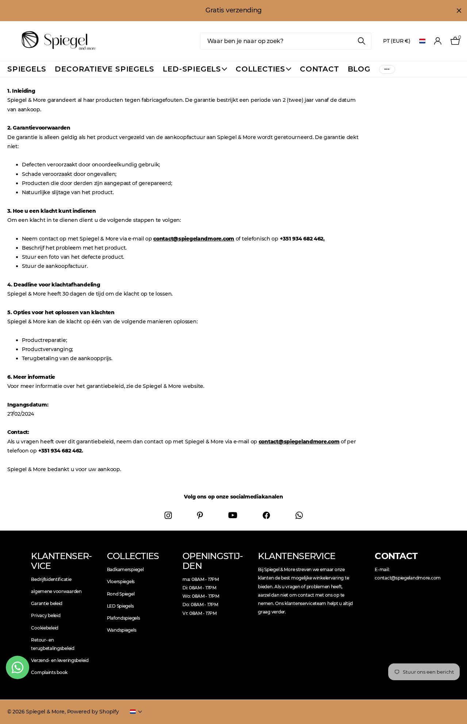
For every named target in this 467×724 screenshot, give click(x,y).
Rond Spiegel (121, 594)
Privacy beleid (45, 615)
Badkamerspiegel (125, 569)
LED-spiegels (192, 69)
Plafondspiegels (123, 618)
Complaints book (49, 672)
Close (459, 10)
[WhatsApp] (299, 515)
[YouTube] (232, 515)
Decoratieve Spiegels (104, 69)
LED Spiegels (120, 606)
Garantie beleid (46, 603)
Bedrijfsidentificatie (51, 579)
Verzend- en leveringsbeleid (59, 660)
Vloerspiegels (121, 581)
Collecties (260, 69)
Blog (359, 69)
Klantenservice (61, 561)
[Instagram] (168, 515)
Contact (319, 69)
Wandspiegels (121, 630)
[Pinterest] (200, 515)
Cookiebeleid (44, 628)
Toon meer (387, 69)
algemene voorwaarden (56, 591)
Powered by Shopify (93, 711)
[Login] (438, 41)
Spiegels (26, 69)
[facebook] (266, 515)
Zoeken (361, 41)
